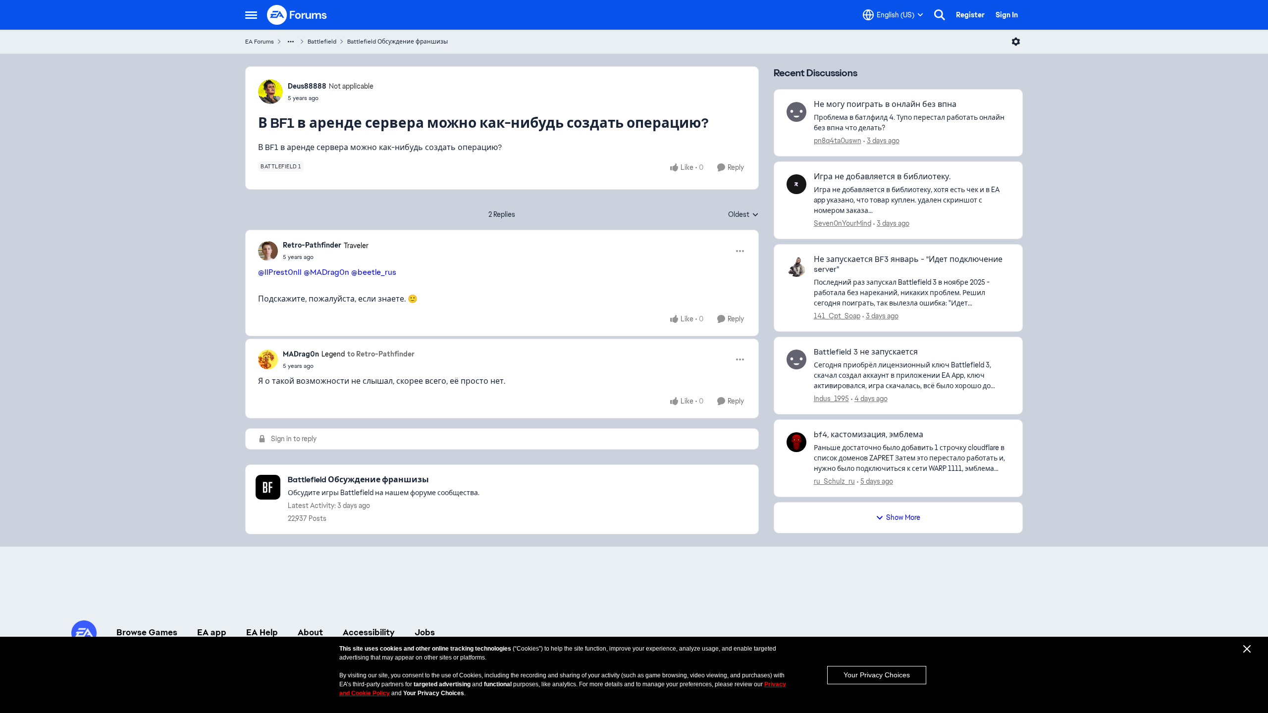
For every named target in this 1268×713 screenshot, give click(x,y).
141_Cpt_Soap (837, 315)
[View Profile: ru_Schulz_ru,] (796, 442)
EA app (211, 632)
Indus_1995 (831, 398)
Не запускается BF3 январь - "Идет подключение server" (908, 265)
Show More (903, 517)
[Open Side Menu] (251, 14)
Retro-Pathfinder (312, 245)
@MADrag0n (326, 272)
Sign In (1007, 14)
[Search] (940, 15)
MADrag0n (301, 354)
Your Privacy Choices (877, 675)
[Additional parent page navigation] (291, 42)
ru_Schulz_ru (834, 481)
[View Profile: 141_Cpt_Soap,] (796, 267)
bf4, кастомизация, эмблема (868, 435)
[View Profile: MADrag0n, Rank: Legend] (268, 359)
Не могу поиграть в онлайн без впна (885, 104)
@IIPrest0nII (280, 272)
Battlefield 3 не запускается (866, 352)
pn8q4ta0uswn (837, 140)
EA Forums (259, 42)
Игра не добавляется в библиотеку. (882, 177)
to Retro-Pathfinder (381, 354)
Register (970, 14)
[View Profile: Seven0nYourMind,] (796, 184)
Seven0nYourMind (842, 223)
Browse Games (146, 632)
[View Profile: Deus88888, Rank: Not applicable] (270, 91)
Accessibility (369, 632)
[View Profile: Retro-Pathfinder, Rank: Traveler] (268, 251)
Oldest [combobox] (743, 215)
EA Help (262, 632)
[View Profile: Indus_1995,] (796, 359)
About (310, 632)
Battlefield (322, 42)
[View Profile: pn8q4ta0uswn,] (796, 112)
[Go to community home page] (297, 15)
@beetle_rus (373, 272)
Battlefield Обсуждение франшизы (397, 42)
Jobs (425, 632)
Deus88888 (307, 86)
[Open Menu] (1016, 42)
